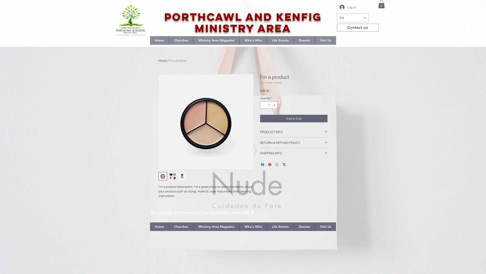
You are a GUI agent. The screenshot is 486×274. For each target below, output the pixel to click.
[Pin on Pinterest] (269, 164)
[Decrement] (263, 105)
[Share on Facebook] (262, 164)
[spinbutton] (268, 105)
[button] (381, 4)
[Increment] (274, 105)
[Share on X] (284, 164)
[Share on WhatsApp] (277, 164)
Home (163, 60)
